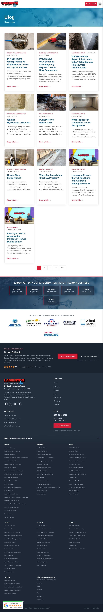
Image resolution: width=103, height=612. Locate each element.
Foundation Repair (78, 53)
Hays (38, 593)
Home (6, 22)
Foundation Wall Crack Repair (13, 474)
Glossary (56, 404)
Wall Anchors (8, 514)
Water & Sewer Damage (12, 426)
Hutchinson (40, 596)
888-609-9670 (60, 415)
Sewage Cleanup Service (11, 500)
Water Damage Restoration (77, 487)
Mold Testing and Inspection (12, 487)
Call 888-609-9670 (89, 356)
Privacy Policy (95, 608)
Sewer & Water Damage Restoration (15, 504)
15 (56, 268)
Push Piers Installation (11, 494)
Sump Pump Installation (11, 507)
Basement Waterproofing (16, 53)
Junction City (40, 599)
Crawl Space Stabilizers (11, 461)
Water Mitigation (42, 490)
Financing (57, 401)
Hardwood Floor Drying (11, 477)
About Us (57, 386)
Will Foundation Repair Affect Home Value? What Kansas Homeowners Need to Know (82, 62)
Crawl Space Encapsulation (45, 461)
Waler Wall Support (10, 510)
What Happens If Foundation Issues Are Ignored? (81, 123)
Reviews (56, 390)
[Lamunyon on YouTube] (15, 404)
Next (62, 268)
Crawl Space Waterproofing (12, 464)
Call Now (92, 4)
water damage (12, 227)
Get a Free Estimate (68, 356)
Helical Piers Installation (11, 481)
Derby (38, 586)
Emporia (39, 589)
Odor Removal (8, 490)
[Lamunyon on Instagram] (10, 404)
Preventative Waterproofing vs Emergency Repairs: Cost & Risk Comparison (48, 64)
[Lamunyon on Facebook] (6, 404)
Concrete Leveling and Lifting (45, 457)
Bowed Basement (9, 454)
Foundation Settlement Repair (13, 471)
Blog (55, 394)
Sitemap (86, 608)
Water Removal (41, 494)
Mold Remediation (10, 422)
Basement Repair (42, 451)
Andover (39, 583)
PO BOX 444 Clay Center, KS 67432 (61, 419)
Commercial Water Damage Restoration (16, 457)
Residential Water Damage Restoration (16, 497)
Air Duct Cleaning (9, 448)
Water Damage (9, 517)
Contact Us (57, 397)
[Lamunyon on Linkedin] (20, 404)
